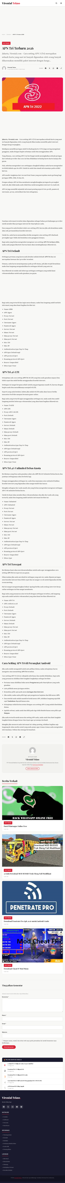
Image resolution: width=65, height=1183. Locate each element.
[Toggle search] (56, 3)
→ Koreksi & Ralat (7, 1170)
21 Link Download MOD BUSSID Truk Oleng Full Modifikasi (27, 874)
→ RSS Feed (5, 1159)
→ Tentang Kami (7, 1135)
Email (4, 1023)
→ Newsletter (6, 1161)
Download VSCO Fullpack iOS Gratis (18, 1075)
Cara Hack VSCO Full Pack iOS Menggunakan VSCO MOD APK (25, 1080)
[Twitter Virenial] (8, 1107)
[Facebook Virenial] (3, 1107)
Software (6, 43)
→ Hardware (5, 1125)
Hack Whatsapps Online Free (15, 826)
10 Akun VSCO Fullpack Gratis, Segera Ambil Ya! (20, 1063)
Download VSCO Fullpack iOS (16, 1069)
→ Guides (5, 1117)
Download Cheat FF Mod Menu (16, 969)
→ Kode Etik (5, 1146)
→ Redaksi (5, 1141)
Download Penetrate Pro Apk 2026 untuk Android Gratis (26, 921)
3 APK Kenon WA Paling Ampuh (16, 1086)
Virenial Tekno (32, 759)
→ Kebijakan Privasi (8, 1167)
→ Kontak (5, 1138)
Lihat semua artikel (32, 768)
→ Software (5, 1120)
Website (4, 1032)
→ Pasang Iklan (6, 1149)
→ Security (5, 1122)
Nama (4, 1015)
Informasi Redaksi (38, 765)
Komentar (5, 997)
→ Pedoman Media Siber (9, 1143)
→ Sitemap (5, 1164)
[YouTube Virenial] (17, 1107)
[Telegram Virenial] (21, 1107)
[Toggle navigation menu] (61, 3)
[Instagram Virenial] (12, 1107)
